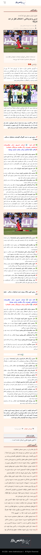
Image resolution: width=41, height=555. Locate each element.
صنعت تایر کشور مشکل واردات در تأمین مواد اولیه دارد (20, 526)
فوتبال (25, 429)
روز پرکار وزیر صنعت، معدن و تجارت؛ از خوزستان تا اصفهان (19, 486)
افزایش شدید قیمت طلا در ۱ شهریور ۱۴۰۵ (23, 513)
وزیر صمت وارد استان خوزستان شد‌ (25, 496)
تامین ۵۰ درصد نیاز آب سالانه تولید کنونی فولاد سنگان (20, 476)
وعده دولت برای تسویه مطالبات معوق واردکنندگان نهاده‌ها (19, 529)
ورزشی (30, 429)
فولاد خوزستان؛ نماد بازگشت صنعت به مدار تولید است (20, 503)
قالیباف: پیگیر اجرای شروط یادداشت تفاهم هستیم (21, 473)
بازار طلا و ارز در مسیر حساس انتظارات (25, 449)
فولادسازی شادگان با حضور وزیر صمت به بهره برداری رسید (19, 479)
